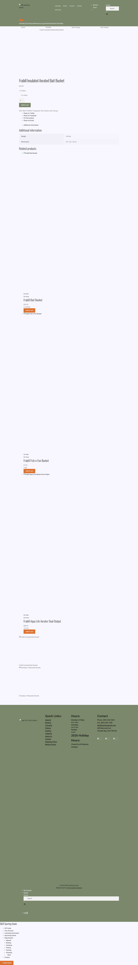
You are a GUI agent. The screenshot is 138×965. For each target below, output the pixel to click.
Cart (26, 913)
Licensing (57, 6)
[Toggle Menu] (21, 20)
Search (108, 5)
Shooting (41, 24)
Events (65, 6)
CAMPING (35, 24)
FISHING (47, 24)
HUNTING (53, 24)
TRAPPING (59, 24)
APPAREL (22, 24)
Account (72, 6)
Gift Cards (58, 10)
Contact (79, 6)
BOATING (28, 24)
